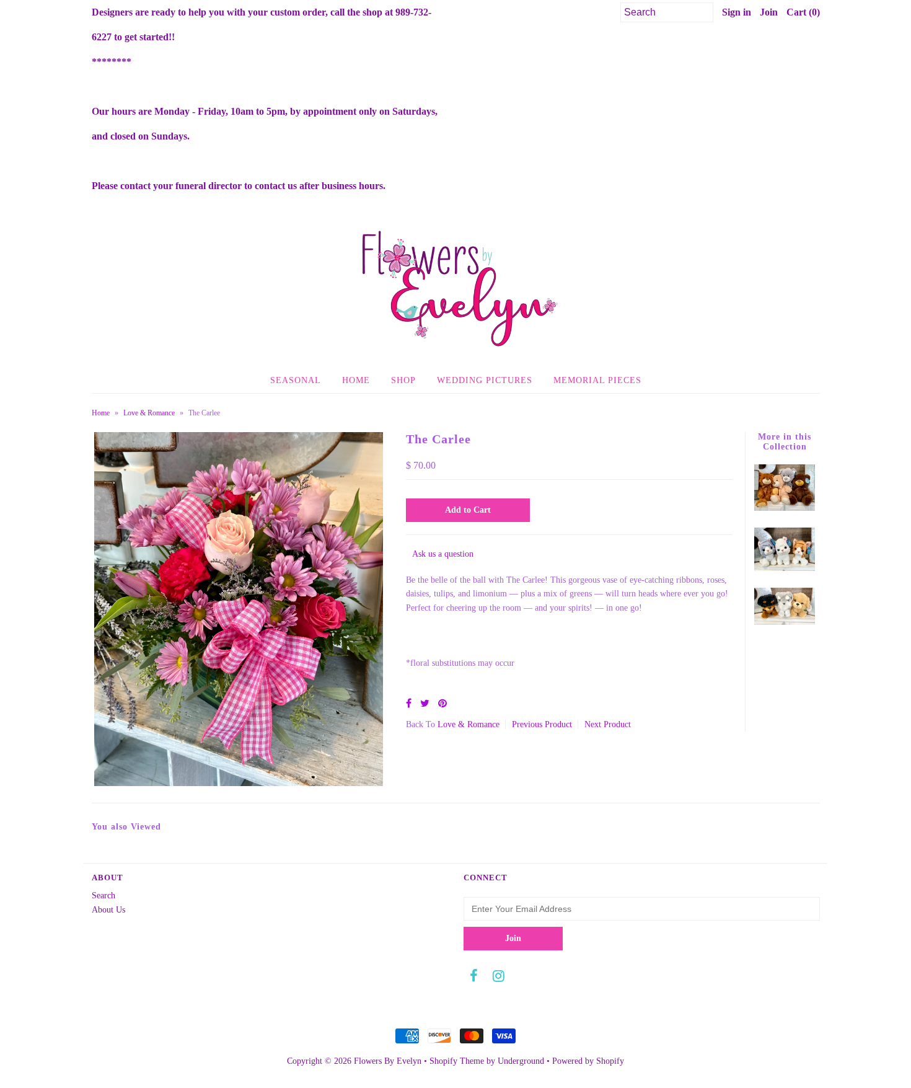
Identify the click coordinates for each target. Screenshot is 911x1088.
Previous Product (542, 724)
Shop (403, 380)
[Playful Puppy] (784, 622)
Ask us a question (442, 554)
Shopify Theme (456, 1061)
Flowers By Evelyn (387, 1061)
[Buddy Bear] (784, 508)
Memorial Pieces (597, 380)
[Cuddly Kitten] (784, 568)
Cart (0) (803, 12)
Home (356, 380)
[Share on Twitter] (424, 703)
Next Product (607, 724)
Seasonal (295, 380)
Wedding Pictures (484, 380)
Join (769, 12)
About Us (108, 909)
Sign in (736, 12)
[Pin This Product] (442, 703)
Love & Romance (149, 413)
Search (103, 895)
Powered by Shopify (588, 1061)
